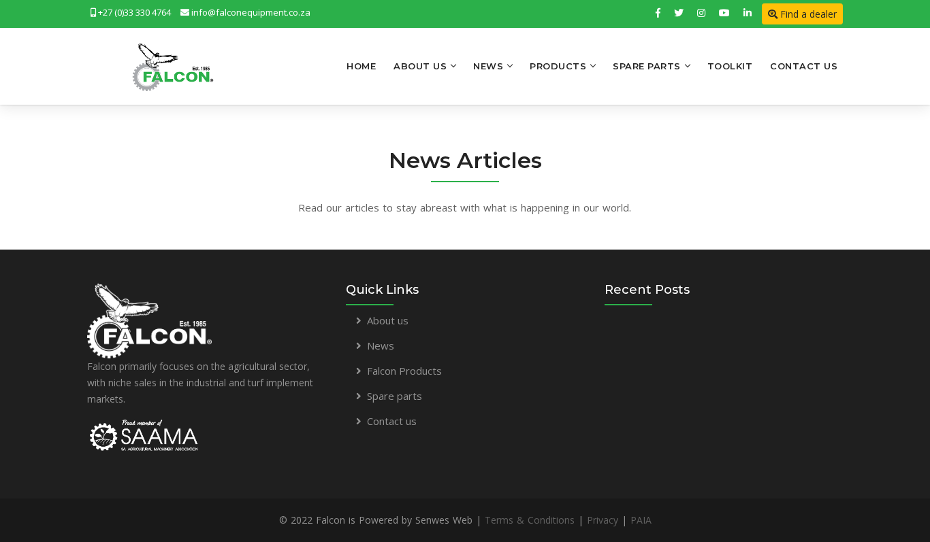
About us (387, 320)
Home (361, 66)
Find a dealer (807, 13)
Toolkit (730, 66)
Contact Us (803, 66)
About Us (420, 66)
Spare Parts (647, 66)
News (488, 66)
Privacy (602, 519)
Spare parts (394, 396)
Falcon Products (404, 370)
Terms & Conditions (530, 519)
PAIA (641, 519)
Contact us (392, 421)
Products (558, 66)
